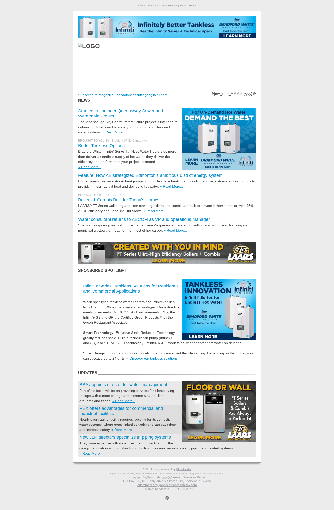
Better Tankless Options (101, 145)
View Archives (169, 5)
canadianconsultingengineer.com (142, 95)
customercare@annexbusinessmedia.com (167, 485)
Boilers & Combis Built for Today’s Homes (118, 199)
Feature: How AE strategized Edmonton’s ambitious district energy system (150, 175)
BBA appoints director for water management (123, 384)
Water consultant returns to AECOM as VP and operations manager (144, 219)
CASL (146, 469)
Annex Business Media (189, 477)
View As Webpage (148, 5)
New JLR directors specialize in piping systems (125, 437)
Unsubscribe (184, 469)
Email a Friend (188, 5)
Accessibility (168, 469)
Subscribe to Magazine (96, 95)
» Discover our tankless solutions (152, 358)
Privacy (155, 469)
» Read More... (114, 132)
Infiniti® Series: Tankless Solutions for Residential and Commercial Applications (131, 289)
